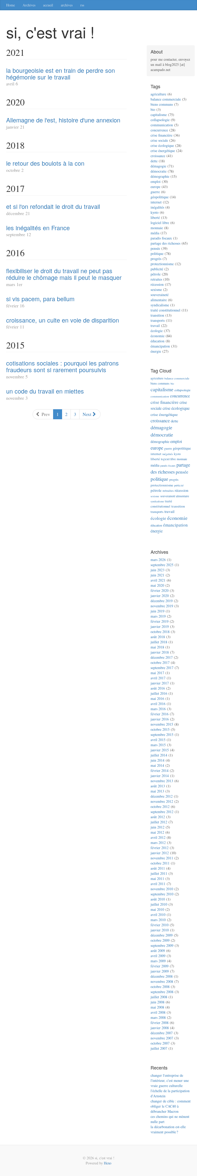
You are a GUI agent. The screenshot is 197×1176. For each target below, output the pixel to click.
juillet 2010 (159, 904)
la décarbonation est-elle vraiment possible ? (168, 1129)
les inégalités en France (38, 227)
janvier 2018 (160, 652)
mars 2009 (158, 960)
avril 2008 (158, 1012)
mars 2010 (158, 919)
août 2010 (158, 899)
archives (67, 5)
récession (157, 284)
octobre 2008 (160, 986)
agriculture (158, 94)
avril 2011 (158, 883)
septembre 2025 (162, 564)
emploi (156, 181)
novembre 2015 (162, 724)
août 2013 (158, 785)
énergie (156, 351)
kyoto (155, 212)
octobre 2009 (160, 940)
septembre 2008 (162, 991)
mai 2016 (157, 698)
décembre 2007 (162, 1032)
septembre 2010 (162, 894)
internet (156, 202)
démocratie (158, 171)
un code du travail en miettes (45, 391)
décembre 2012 (162, 796)
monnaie (157, 227)
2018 (15, 145)
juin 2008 (157, 1002)
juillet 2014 (159, 755)
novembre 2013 (162, 780)
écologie (157, 330)
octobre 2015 (160, 729)
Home (10, 5)
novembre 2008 (162, 981)
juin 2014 (157, 760)
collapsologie (160, 119)
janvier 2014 (160, 775)
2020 (15, 102)
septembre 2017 (162, 667)
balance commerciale (166, 99)
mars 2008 (158, 1017)
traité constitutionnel (165, 310)
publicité (157, 268)
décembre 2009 (162, 935)
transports (158, 320)
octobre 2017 (160, 662)
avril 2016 (158, 703)
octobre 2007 (160, 1043)
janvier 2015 (160, 749)
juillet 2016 (159, 693)
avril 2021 (158, 580)
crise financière (161, 135)
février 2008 (160, 1022)
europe (155, 186)
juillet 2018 (159, 641)
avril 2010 (158, 914)
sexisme (156, 289)
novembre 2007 (162, 1038)
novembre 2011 (162, 858)
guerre (155, 191)
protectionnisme (162, 263)
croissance (158, 155)
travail (155, 325)
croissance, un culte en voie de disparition (62, 320)
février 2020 (160, 590)
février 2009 (160, 966)
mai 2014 (157, 765)
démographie (160, 176)
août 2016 (158, 688)
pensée (155, 248)
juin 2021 (157, 575)
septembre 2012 (162, 811)
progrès (156, 258)
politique (157, 253)
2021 (15, 52)
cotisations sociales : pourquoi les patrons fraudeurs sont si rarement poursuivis (62, 366)
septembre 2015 (162, 734)
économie (157, 335)
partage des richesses (165, 243)
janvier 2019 (160, 626)
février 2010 (160, 924)
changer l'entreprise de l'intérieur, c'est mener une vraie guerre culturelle (170, 1080)
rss (82, 5)
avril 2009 (158, 955)
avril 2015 (158, 739)
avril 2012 (158, 837)
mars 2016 (158, 708)
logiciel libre (160, 222)
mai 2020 (157, 585)
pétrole (156, 274)
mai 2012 (157, 832)
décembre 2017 (162, 657)
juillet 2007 (159, 1048)
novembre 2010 (162, 888)
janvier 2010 (160, 930)
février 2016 (160, 713)
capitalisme (159, 114)
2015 (15, 345)
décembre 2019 (162, 600)
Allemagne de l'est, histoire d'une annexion (63, 119)
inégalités (157, 207)
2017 (15, 188)
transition (157, 315)
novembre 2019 (162, 605)
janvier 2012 (160, 852)
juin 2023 (157, 569)
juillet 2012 (159, 821)
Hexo (107, 1163)
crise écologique (162, 145)
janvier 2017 (160, 683)
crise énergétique (163, 150)
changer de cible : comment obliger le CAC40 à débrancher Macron (171, 1106)
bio (153, 109)
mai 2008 (157, 1007)
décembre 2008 (162, 976)
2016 (15, 252)
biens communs (162, 104)
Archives (29, 5)
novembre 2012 (162, 801)
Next (88, 414)
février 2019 (160, 621)
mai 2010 (157, 909)
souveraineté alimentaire (160, 297)
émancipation (160, 346)
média (155, 232)
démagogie (158, 166)
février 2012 (160, 847)
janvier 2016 (160, 719)
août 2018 (158, 636)
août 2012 (158, 816)
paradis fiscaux (161, 238)
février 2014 (160, 770)
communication (162, 124)
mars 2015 (158, 744)
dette (154, 160)
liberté (155, 217)
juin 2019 (157, 611)
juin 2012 (157, 827)
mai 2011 (157, 878)
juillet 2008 (159, 996)
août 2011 (158, 868)
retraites (156, 279)
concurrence (159, 130)
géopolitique (160, 196)
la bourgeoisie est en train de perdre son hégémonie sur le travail (60, 73)
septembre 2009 (162, 945)
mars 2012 (158, 842)
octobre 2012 (160, 806)
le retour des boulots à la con (45, 163)
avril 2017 (158, 677)
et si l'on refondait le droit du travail (53, 206)
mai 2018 (157, 647)
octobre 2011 (160, 863)
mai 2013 (157, 791)
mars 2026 (158, 559)
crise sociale (159, 140)
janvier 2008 (160, 1027)
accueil (48, 5)
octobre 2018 (160, 631)
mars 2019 (158, 616)
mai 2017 (157, 672)
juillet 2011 (159, 873)
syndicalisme (160, 304)
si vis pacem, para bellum (40, 298)
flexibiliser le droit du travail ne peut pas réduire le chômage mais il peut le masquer (64, 274)
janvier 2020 (160, 595)
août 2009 (158, 950)
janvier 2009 (160, 971)
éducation (157, 340)
